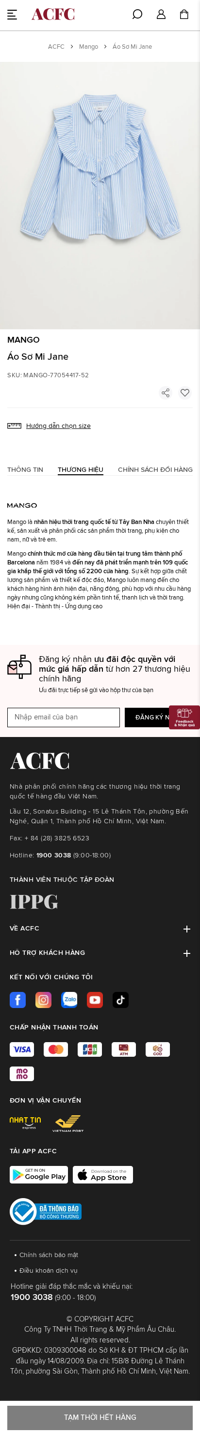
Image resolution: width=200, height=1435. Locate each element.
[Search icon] (137, 14)
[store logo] (53, 14)
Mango (88, 47)
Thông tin (25, 469)
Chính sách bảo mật (48, 1255)
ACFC (56, 47)
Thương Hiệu (80, 469)
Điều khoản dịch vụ (48, 1270)
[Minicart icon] (184, 15)
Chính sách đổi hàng (155, 469)
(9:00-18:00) (73, 855)
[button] (161, 14)
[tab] (25, 469)
